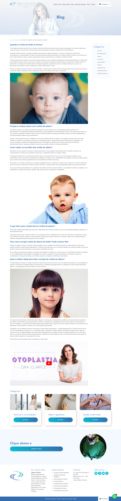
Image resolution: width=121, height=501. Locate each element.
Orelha (17, 40)
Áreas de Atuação (80, 4)
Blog (72, 4)
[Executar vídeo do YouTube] (49, 363)
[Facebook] (96, 473)
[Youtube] (103, 473)
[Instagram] (99, 473)
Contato (93, 4)
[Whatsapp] (106, 473)
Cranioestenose (102, 70)
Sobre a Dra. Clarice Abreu (62, 4)
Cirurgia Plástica (102, 73)
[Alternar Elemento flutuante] (114, 496)
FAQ (88, 4)
